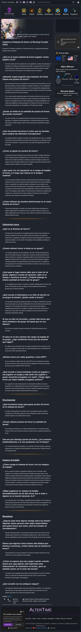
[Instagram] (27, 2)
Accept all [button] (8, 624)
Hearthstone (51, 618)
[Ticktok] (34, 2)
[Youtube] (24, 2)
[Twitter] (20, 2)
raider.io (71, 85)
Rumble (57, 618)
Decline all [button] (18, 624)
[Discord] (30, 2)
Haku (39, 628)
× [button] (23, 611)
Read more (14, 621)
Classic (39, 618)
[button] (13, 628)
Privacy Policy (27, 618)
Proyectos (69, 618)
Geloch (43, 628)
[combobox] (21, 612)
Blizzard (63, 618)
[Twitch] (17, 2)
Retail (34, 618)
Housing (44, 618)
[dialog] (13, 620)
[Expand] (78, 95)
